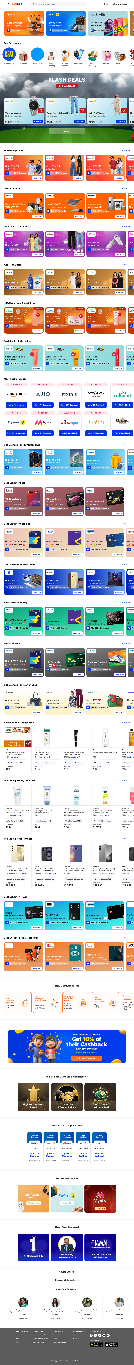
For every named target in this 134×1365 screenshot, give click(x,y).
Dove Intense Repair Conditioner (105, 753)
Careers (55, 1338)
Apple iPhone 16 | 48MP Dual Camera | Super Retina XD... (45, 870)
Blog (17, 1342)
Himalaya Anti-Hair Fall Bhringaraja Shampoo (43, 753)
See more (23, 1314)
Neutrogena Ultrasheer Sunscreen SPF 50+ (43, 811)
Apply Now (36, 513)
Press (17, 1338)
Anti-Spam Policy (38, 1342)
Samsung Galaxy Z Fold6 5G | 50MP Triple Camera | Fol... (104, 870)
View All (67, 131)
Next (128, 23)
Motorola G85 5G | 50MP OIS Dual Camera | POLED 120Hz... (74, 870)
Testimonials (20, 1346)
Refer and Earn (57, 1335)
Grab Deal (37, 122)
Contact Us (75, 1338)
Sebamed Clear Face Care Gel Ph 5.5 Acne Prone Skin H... (18, 811)
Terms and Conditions (40, 1335)
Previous (5, 56)
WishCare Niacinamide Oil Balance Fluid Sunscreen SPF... (74, 811)
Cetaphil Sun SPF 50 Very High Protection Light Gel (104, 811)
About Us (19, 1335)
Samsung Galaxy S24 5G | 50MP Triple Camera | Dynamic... (17, 870)
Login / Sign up (121, 4)
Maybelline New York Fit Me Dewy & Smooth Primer (74, 753)
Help (106, 4)
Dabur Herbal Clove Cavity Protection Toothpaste (15, 753)
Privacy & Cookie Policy (40, 1338)
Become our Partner (59, 1342)
